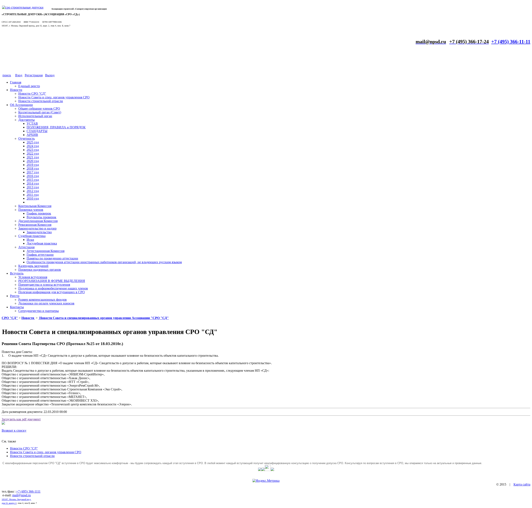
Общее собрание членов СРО (39, 108)
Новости (16, 90)
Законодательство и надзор (37, 228)
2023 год (33, 150)
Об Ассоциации (21, 105)
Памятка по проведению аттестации (52, 258)
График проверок (39, 213)
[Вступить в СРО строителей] (22, 7)
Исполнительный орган (35, 116)
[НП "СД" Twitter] (259, 470)
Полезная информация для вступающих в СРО (51, 292)
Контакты (17, 307)
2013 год (33, 187)
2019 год (33, 164)
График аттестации (40, 254)
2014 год (33, 183)
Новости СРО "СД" (32, 93)
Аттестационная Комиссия (45, 251)
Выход (49, 75)
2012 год (33, 191)
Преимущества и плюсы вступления (44, 284)
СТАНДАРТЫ (37, 131)
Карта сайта (522, 484)
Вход (18, 75)
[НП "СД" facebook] (263, 470)
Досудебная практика (42, 243)
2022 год (33, 153)
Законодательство (39, 232)
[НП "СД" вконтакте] (268, 470)
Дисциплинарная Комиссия (38, 221)
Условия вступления (32, 277)
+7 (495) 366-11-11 (510, 41)
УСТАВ (32, 123)
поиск (6, 75)
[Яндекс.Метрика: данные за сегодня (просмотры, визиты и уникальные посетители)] (266, 481)
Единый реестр (29, 86)
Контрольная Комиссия (34, 206)
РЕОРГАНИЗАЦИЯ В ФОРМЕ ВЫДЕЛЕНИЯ (51, 281)
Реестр (14, 296)
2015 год (33, 179)
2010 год (33, 198)
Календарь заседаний (33, 266)
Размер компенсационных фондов (42, 299)
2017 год (33, 172)
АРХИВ (32, 135)
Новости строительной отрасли (40, 101)
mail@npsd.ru (21, 495)
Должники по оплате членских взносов (46, 303)
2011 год (33, 194)
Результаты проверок (41, 217)
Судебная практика (32, 236)
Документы (26, 120)
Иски (30, 239)
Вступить (16, 273)
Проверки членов (30, 209)
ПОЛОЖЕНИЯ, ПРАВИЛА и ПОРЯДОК (56, 127)
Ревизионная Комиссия (34, 224)
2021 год (33, 157)
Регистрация (34, 75)
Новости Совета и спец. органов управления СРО (54, 97)
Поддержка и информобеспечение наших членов (53, 288)
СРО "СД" (10, 318)
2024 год (33, 146)
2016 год (33, 176)
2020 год (33, 161)
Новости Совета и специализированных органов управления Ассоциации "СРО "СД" (103, 318)
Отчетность (26, 138)
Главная (15, 82)
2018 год (33, 168)
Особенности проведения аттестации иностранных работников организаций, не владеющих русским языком (104, 262)
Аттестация (26, 247)
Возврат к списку (14, 430)
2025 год (33, 142)
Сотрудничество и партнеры (38, 311)
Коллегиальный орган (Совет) (39, 112)
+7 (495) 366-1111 (28, 491)
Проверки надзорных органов (39, 269)
